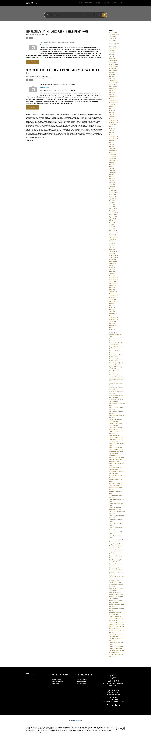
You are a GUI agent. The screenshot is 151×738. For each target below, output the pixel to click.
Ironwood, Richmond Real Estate (64, 125)
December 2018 (113, 191)
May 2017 (111, 225)
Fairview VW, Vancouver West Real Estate (70, 119)
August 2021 (112, 140)
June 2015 (112, 267)
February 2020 (113, 172)
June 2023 (112, 110)
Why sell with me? (82, 679)
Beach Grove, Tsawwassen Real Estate (52, 114)
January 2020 (112, 174)
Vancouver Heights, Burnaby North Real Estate (41, 36)
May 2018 (111, 203)
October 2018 (112, 195)
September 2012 (113, 323)
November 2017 (113, 213)
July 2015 (111, 265)
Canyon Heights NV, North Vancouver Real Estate (74, 115)
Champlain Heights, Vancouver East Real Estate (54, 117)
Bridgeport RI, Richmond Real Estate (84, 114)
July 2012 (111, 327)
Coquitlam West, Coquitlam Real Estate (36, 118)
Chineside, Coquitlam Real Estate (70, 117)
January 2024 (112, 98)
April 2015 (112, 269)
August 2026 (112, 48)
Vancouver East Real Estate (58, 134)
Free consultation (81, 683)
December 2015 (113, 255)
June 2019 (112, 178)
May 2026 (111, 54)
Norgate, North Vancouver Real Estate (66, 129)
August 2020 (112, 162)
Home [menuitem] (80, 3)
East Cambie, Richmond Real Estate (85, 118)
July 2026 (111, 50)
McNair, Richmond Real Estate (74, 127)
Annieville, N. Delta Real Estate (38, 114)
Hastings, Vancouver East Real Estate (82, 123)
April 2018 (112, 205)
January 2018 (112, 211)
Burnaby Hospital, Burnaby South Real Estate (39, 115)
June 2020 (112, 166)
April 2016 (112, 247)
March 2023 (112, 114)
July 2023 (111, 108)
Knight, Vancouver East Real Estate (92, 125)
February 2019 (113, 187)
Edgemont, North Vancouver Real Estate (53, 119)
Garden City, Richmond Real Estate (94, 121)
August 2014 (112, 285)
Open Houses (112, 39)
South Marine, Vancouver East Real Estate (37, 133)
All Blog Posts (113, 32)
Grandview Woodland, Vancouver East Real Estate (71, 122)
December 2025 (113, 64)
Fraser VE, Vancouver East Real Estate (44, 121)
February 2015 (113, 273)
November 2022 (113, 122)
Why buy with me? (57, 679)
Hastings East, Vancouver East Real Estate (48, 123)
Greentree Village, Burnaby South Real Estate (90, 122)
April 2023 (112, 112)
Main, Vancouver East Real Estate (33, 127)
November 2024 (113, 82)
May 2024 (111, 90)
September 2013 (113, 301)
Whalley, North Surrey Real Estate (61, 136)
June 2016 (112, 243)
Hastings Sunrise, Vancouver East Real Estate (66, 123)
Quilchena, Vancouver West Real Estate (69, 130)
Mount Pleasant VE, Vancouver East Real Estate (50, 129)
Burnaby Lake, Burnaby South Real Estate (57, 115)
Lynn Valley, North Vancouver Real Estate (65, 126)
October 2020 (112, 158)
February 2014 (113, 291)
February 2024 (113, 96)
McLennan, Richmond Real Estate (61, 127)
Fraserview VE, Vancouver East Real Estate (78, 121)
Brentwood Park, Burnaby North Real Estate (68, 114)
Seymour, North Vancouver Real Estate (43, 132)
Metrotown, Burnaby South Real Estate (88, 127)
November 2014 (113, 279)
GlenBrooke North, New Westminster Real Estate (35, 122)
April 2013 (112, 309)
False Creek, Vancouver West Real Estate (86, 119)
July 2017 (111, 221)
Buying (98, 3)
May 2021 (111, 144)
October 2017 (112, 215)
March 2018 (112, 207)
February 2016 (113, 251)
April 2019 (112, 182)
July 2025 (111, 72)
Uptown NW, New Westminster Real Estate (44, 134)
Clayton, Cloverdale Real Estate (83, 117)
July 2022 (111, 126)
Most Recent (112, 46)
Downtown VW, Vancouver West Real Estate (69, 118)
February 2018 (113, 209)
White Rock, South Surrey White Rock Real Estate (77, 136)
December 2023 (113, 100)
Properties (88, 3)
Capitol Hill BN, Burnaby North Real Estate (92, 115)
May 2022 (111, 130)
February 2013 (113, 313)
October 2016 (112, 235)
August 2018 (112, 199)
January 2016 (112, 253)
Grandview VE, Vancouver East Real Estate (53, 122)
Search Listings (56, 683)
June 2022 (112, 128)
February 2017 (113, 231)
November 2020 (113, 156)
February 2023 (113, 116)
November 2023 (113, 102)
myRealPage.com (78, 720)
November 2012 (113, 319)
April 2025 (112, 78)
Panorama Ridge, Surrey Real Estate (81, 129)
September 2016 (113, 237)
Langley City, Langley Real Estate (32, 126)
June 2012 (112, 329)
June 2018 (112, 201)
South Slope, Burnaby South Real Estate (53, 133)
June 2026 (112, 52)
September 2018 (113, 197)
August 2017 (112, 219)
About (120, 3)
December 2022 (113, 120)
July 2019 (111, 176)
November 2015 (113, 257)
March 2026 (112, 58)
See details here (44, 45)
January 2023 (112, 118)
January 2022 (112, 134)
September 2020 (113, 160)
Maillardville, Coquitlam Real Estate (95, 126)
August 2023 (112, 106)
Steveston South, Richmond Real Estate (68, 133)
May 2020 (111, 168)
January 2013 (112, 315)
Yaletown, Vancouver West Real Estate (36, 137)
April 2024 (112, 92)
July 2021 (111, 142)
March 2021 (112, 148)
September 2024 (113, 86)
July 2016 (111, 241)
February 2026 (113, 60)
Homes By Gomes (114, 35)
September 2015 (113, 261)
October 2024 (112, 84)
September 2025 (113, 70)
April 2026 (112, 56)
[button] (107, 705)
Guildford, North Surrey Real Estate (33, 123)
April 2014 (112, 287)
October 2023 (112, 104)
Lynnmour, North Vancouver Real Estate (81, 126)
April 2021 (112, 146)
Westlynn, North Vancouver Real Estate (46, 136)
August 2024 (112, 88)
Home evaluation (81, 681)
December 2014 (113, 277)
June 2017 (112, 223)
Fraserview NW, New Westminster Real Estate (61, 121)
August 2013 (112, 303)
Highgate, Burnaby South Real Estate (51, 125)
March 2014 (112, 289)
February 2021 (113, 150)
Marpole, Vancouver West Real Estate (47, 127)
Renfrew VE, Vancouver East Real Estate (85, 130)
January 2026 (112, 62)
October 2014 (112, 281)
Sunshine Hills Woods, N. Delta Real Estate (84, 133)
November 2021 (113, 138)
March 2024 (112, 94)
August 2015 (112, 263)
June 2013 (112, 307)
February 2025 (113, 80)
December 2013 (113, 295)
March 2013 (112, 311)
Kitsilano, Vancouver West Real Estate (78, 125)
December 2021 (113, 136)
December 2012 (113, 317)
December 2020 (113, 154)
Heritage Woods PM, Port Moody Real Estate (34, 125)
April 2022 (112, 132)
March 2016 (112, 249)
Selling (106, 3)
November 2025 (113, 66)
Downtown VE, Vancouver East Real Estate (53, 118)
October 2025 (112, 68)
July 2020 (111, 164)
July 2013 (111, 305)
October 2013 (112, 299)
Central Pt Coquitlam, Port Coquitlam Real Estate (35, 117)
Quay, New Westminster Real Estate (36, 130)
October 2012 (112, 321)
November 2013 (113, 297)
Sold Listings (112, 40)
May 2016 (111, 245)
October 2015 (112, 259)
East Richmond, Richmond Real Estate (38, 119)
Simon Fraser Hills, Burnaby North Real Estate (59, 132)
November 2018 (113, 193)
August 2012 (112, 325)
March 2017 (112, 229)
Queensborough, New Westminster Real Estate (53, 130)
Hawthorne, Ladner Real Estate (96, 123)
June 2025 (112, 74)
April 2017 (112, 227)
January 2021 (112, 152)
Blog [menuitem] (114, 3)
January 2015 (112, 275)
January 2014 (112, 293)
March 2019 (112, 185)
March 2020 (112, 170)
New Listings (112, 36)
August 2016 (112, 239)
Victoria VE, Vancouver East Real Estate (90, 134)
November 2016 (113, 233)
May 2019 (111, 180)
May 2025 (111, 76)
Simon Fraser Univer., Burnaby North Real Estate (78, 132)
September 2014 (113, 283)
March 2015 (112, 271)
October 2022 (112, 124)
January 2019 (112, 189)
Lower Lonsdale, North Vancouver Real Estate (48, 126)
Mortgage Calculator (57, 681)
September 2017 (113, 217)
